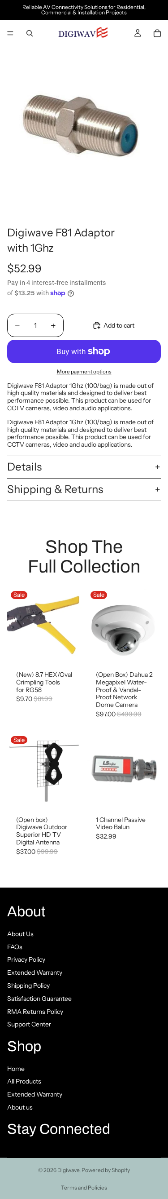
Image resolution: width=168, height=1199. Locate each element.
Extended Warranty (34, 972)
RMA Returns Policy (35, 1011)
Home (16, 1068)
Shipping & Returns (55, 489)
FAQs (14, 946)
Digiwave (68, 1170)
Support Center (29, 1024)
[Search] (29, 33)
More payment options (84, 372)
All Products (24, 1081)
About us (20, 1107)
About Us (20, 933)
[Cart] (157, 33)
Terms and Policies (84, 1187)
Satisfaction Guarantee (39, 998)
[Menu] (10, 33)
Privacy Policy (26, 959)
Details (24, 466)
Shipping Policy (28, 985)
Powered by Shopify (106, 1170)
